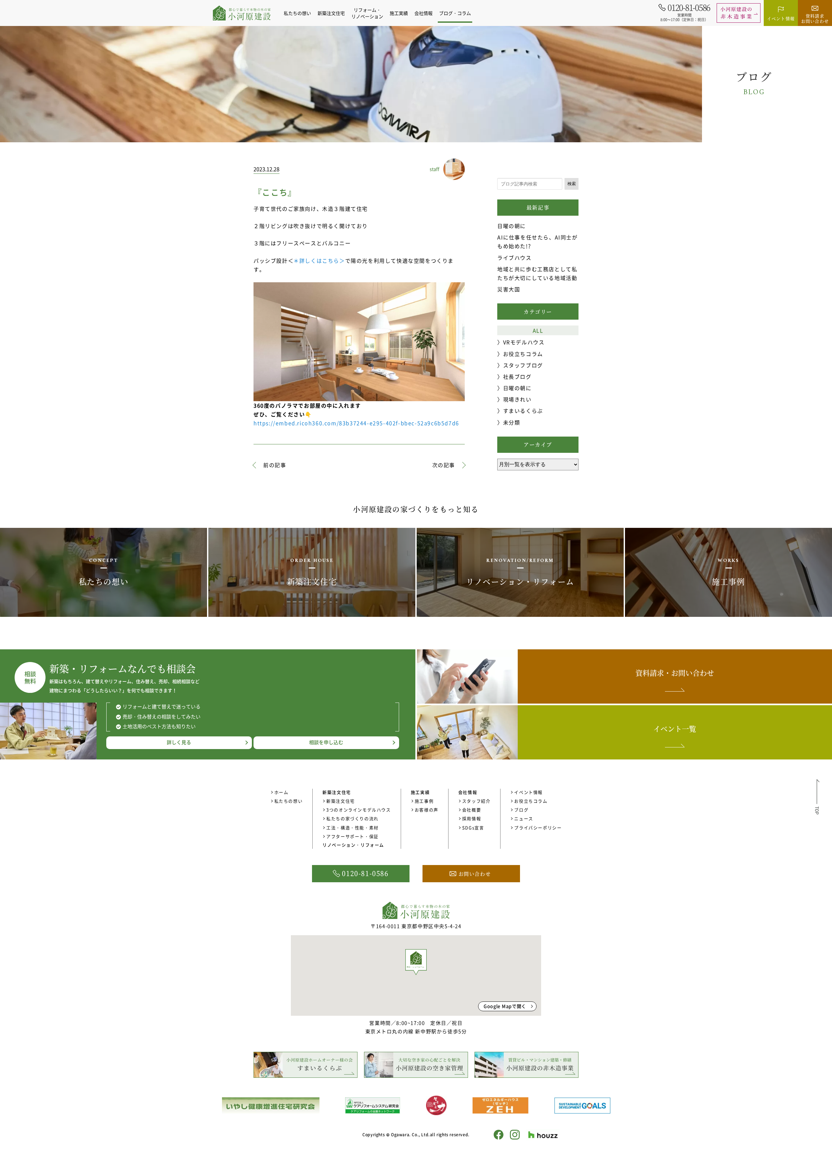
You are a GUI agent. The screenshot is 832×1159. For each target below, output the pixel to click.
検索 (571, 183)
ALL (538, 330)
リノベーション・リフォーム (353, 845)
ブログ (521, 810)
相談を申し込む (326, 742)
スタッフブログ (523, 365)
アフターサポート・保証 (352, 836)
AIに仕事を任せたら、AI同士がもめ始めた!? (537, 241)
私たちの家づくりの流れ (352, 818)
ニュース (523, 818)
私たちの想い (297, 13)
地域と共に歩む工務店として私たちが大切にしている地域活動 (537, 273)
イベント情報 (528, 792)
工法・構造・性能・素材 (352, 827)
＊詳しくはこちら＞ (319, 260)
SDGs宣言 (473, 827)
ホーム (281, 792)
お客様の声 (426, 810)
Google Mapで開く (505, 1006)
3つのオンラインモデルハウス (358, 810)
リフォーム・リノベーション (367, 12)
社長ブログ (517, 376)
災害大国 (508, 289)
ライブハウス (514, 257)
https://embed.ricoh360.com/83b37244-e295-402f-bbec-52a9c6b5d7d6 (356, 423)
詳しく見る (179, 742)
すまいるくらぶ (523, 410)
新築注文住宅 (340, 801)
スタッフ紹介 (476, 801)
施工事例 (424, 801)
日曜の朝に (511, 226)
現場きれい (517, 399)
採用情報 (471, 818)
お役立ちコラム (523, 354)
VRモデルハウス (523, 342)
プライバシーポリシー (538, 827)
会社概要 (471, 810)
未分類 (511, 422)
